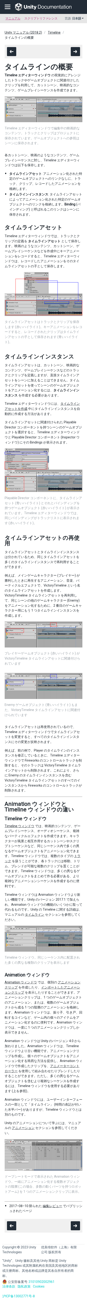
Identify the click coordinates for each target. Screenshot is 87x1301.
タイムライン (34, 914)
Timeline (54, 32)
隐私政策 (24, 1286)
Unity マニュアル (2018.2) (23, 32)
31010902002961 (42, 1282)
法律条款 (8, 1286)
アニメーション (23, 1128)
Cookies (39, 1286)
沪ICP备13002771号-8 (18, 1296)
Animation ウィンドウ (21, 982)
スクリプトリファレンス (41, 18)
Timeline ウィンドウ (19, 826)
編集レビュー (52, 1206)
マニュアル (12, 18)
